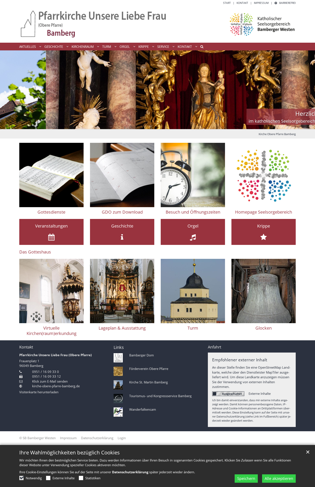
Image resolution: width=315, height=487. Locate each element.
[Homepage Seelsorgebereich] (263, 175)
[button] (200, 47)
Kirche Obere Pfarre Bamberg (277, 134)
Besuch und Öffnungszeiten (193, 212)
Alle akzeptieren (279, 478)
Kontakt (26, 347)
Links (119, 347)
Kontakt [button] (185, 46)
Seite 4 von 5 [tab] (165, 125)
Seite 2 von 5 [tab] (150, 125)
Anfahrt (214, 347)
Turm (193, 328)
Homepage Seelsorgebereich (263, 212)
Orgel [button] (125, 46)
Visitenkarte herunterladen (38, 392)
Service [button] (163, 46)
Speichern (246, 478)
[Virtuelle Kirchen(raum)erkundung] (51, 291)
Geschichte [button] (53, 46)
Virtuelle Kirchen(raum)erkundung (51, 330)
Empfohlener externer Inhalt (239, 359)
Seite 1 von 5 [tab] (142, 125)
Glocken (263, 328)
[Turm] (193, 291)
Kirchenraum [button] (83, 46)
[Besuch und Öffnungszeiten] (193, 175)
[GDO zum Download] (122, 175)
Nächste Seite (306, 90)
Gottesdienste (51, 212)
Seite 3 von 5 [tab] (157, 125)
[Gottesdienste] (51, 175)
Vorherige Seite (8, 90)
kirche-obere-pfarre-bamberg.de (56, 386)
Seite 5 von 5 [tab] (172, 125)
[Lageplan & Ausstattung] (122, 291)
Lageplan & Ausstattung (122, 328)
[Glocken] (263, 291)
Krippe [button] (143, 46)
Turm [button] (106, 46)
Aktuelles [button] (27, 46)
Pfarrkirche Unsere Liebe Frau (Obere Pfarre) (55, 355)
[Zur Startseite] (157, 23)
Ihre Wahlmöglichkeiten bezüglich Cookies (69, 452)
